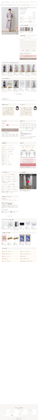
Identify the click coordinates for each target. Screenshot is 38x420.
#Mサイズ (16, 100)
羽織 (20, 413)
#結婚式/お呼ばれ (20, 100)
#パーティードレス (6, 100)
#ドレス (2, 100)
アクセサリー (30, 413)
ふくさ (3, 415)
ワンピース (21, 411)
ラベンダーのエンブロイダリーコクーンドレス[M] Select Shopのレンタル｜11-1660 (4, 2)
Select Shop (24, 11)
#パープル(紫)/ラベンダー (29, 100)
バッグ (12, 413)
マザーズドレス (4, 411)
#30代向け (13, 100)
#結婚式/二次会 (24, 100)
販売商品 (12, 415)
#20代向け (10, 100)
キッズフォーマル (4, 413)
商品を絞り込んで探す (19, 418)
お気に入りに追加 (28, 58)
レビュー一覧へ (10, 216)
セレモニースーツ (31, 411)
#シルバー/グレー (34, 100)
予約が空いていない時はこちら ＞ (28, 37)
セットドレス (12, 411)
